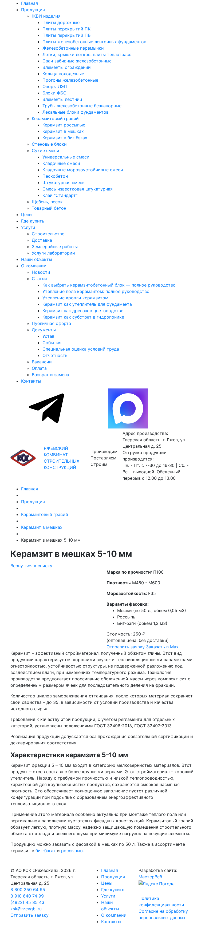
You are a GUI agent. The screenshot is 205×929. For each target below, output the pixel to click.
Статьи (39, 278)
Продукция (33, 9)
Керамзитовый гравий (55, 118)
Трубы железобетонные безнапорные (81, 105)
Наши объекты (36, 259)
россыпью (72, 850)
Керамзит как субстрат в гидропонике (83, 317)
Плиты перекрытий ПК (66, 28)
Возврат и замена (50, 374)
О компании (33, 265)
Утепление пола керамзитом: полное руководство (95, 291)
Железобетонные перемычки (73, 48)
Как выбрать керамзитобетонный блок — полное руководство (109, 285)
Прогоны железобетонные (70, 80)
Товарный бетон (49, 208)
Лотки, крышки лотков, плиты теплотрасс (86, 54)
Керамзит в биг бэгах (64, 137)
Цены (26, 214)
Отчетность (55, 355)
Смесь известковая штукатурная (77, 189)
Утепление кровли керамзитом (75, 297)
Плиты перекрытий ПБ (66, 35)
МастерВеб (150, 876)
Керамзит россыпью (63, 125)
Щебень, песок (47, 201)
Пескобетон (55, 176)
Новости (41, 272)
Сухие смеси (45, 150)
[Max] (128, 427)
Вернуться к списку (31, 565)
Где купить (32, 221)
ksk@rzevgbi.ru (26, 908)
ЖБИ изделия (46, 16)
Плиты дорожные (61, 22)
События (51, 342)
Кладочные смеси (61, 163)
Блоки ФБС (54, 93)
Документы (44, 329)
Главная (29, 3)
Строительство (48, 233)
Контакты (31, 381)
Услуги (28, 227)
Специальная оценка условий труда (80, 349)
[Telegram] (47, 427)
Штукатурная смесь (63, 182)
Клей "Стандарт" (59, 195)
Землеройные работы (55, 246)
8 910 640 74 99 (27, 896)
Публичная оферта (51, 323)
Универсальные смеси (65, 157)
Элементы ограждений (66, 67)
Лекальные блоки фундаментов (75, 112)
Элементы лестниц (62, 99)
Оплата (39, 368)
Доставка (42, 240)
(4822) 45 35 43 (27, 902)
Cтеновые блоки (49, 144)
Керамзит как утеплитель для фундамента (87, 304)
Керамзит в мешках (63, 131)
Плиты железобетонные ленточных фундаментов (94, 41)
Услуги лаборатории (53, 253)
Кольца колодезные (63, 73)
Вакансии (42, 361)
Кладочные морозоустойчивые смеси (82, 169)
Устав (48, 336)
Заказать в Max (162, 646)
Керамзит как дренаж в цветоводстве (82, 310)
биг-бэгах (46, 850)
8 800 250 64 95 (27, 889)
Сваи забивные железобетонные (77, 60)
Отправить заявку (126, 646)
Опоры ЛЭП (54, 86)
